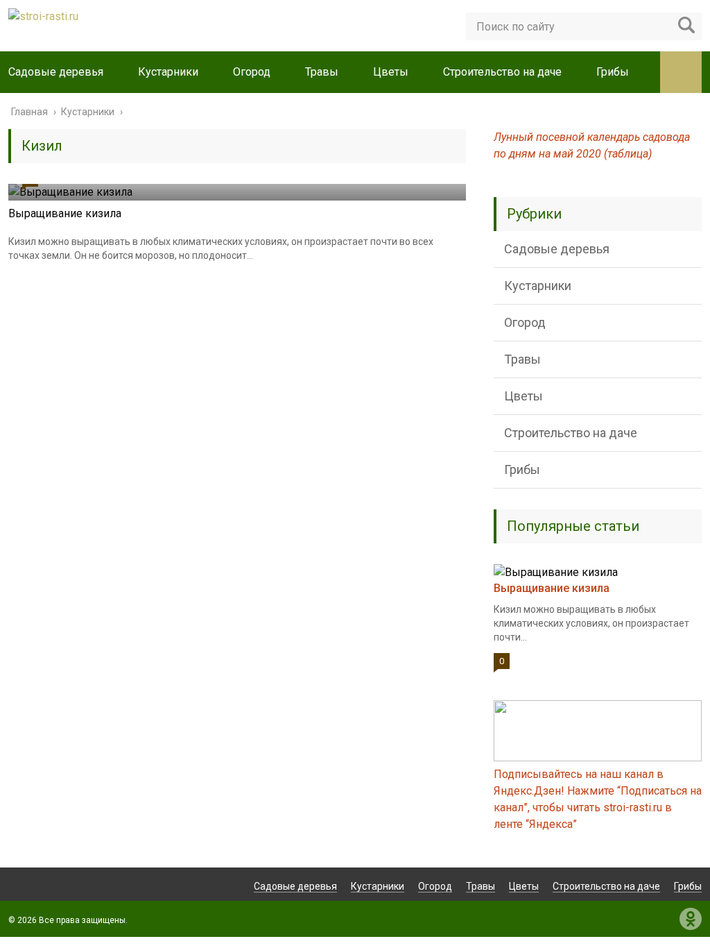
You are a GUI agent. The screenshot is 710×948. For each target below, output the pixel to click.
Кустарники (168, 71)
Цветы (390, 71)
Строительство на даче (502, 71)
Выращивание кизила (64, 213)
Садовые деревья (55, 71)
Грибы (612, 71)
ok (690, 919)
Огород (251, 71)
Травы (321, 71)
